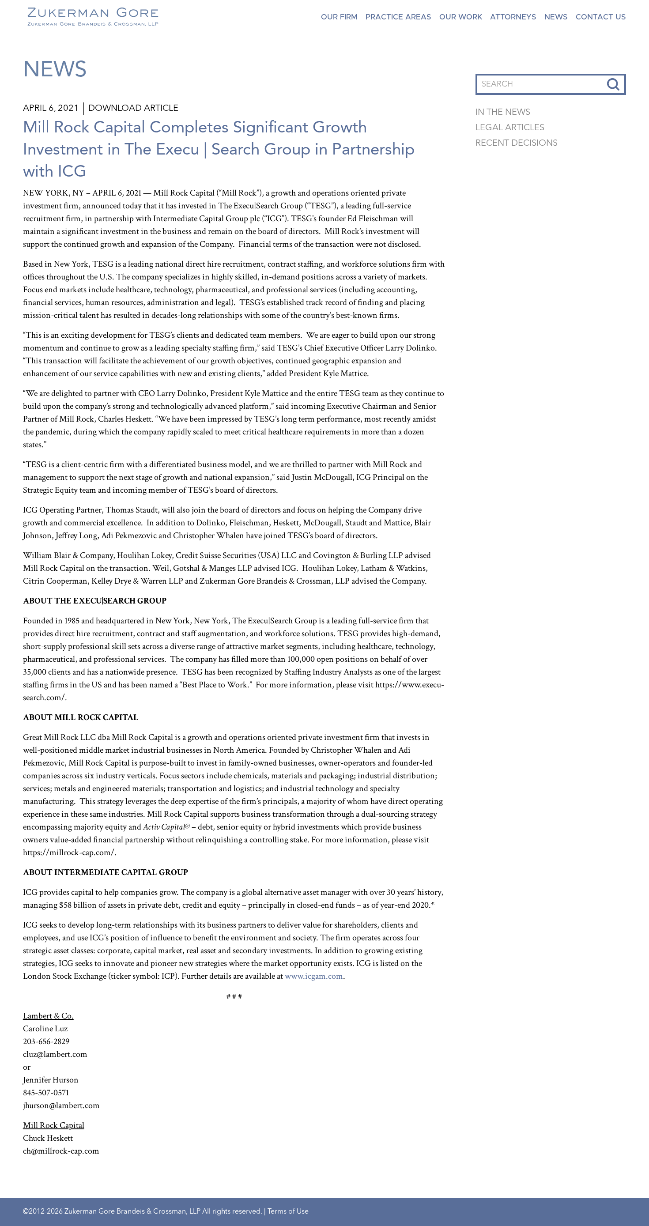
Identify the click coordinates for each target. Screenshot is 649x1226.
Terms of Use (288, 1211)
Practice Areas (398, 17)
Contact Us (601, 17)
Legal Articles (509, 128)
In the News (502, 112)
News (556, 17)
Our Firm (339, 17)
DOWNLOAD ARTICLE (133, 108)
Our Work (460, 17)
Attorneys (513, 17)
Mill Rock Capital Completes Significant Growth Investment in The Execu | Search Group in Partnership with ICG (219, 150)
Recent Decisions (516, 143)
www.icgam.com (314, 976)
